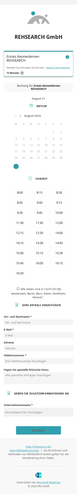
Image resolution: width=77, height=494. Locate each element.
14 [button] (45, 145)
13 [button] (38, 145)
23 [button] (60, 151)
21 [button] (45, 151)
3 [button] (16, 138)
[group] (38, 233)
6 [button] (38, 138)
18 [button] (23, 151)
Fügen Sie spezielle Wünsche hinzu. (26, 369)
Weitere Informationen (58, 67)
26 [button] (31, 157)
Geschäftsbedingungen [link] (24, 450)
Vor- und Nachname (17, 316)
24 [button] (16, 157)
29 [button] (53, 157)
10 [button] (16, 145)
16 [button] (60, 145)
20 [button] (38, 151)
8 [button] (53, 138)
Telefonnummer (14, 355)
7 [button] (46, 138)
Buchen (38, 430)
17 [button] (16, 151)
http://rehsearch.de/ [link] (38, 446)
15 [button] (53, 145)
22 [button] (53, 151)
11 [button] (23, 145)
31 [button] (16, 166)
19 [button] (31, 151)
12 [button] (31, 145)
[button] (15, 116)
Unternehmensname (17, 405)
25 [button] (23, 157)
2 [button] (61, 132)
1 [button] (53, 132)
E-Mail (8, 329)
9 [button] (61, 138)
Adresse (9, 342)
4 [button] (23, 138)
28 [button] (45, 157)
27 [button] (38, 157)
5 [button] (31, 138)
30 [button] (60, 157)
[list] (38, 64)
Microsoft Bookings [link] (49, 482)
